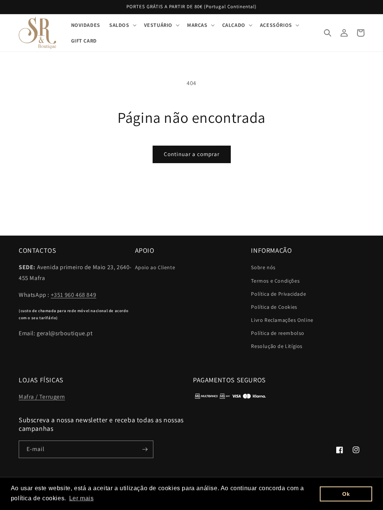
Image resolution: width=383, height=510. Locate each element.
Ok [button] (346, 494)
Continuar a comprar (192, 154)
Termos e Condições (275, 280)
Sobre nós (263, 267)
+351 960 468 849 (73, 295)
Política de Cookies (274, 307)
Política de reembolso (277, 333)
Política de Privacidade (278, 293)
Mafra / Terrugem (42, 397)
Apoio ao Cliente (155, 267)
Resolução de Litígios (277, 346)
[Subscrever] (145, 449)
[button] (122, 25)
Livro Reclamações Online (282, 320)
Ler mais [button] (81, 498)
